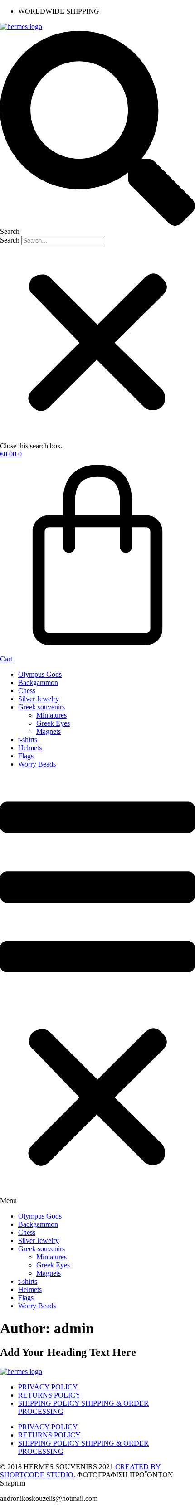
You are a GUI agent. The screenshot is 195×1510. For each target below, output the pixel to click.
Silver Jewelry (38, 699)
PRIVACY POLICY (48, 1387)
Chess (26, 690)
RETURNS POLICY (49, 1395)
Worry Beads (37, 764)
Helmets (30, 748)
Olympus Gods (40, 674)
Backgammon (38, 682)
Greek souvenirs (41, 707)
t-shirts (27, 739)
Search (10, 240)
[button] (97, 133)
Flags (26, 756)
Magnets (48, 731)
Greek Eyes (53, 723)
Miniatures (51, 715)
